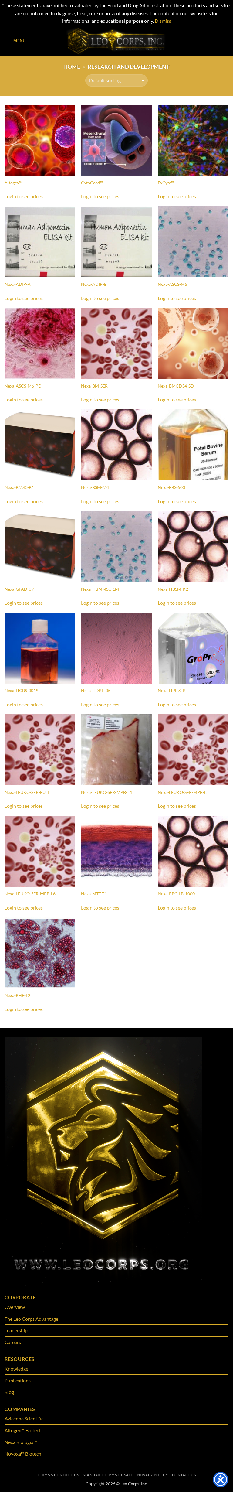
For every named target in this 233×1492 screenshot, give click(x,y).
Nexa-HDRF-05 (95, 690)
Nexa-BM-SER (94, 385)
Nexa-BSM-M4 (95, 487)
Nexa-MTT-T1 (94, 893)
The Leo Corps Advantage (31, 1319)
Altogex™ (13, 182)
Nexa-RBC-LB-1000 (176, 893)
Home (71, 66)
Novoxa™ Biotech (23, 1453)
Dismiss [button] (163, 21)
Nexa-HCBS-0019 (21, 690)
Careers (13, 1342)
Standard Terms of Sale (108, 1475)
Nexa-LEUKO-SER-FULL (27, 792)
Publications (18, 1380)
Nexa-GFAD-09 (19, 589)
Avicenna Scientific (24, 1418)
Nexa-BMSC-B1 (19, 487)
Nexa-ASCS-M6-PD (23, 385)
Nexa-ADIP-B (94, 284)
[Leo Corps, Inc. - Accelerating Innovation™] (116, 41)
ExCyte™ (166, 182)
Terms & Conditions (58, 1475)
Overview (15, 1307)
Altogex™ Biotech (23, 1430)
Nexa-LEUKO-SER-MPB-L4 (106, 792)
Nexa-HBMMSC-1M (100, 589)
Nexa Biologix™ (21, 1442)
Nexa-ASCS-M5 (172, 284)
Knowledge (16, 1368)
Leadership (16, 1330)
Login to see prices (24, 196)
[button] (15, 40)
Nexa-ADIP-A (18, 284)
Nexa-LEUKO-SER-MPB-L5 (183, 792)
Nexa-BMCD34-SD (176, 385)
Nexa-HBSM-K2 (173, 589)
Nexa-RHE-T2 (17, 995)
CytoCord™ (92, 182)
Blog (9, 1392)
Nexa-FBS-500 (171, 487)
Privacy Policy (152, 1475)
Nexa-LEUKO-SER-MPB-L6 (30, 893)
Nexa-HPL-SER (172, 690)
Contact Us (184, 1475)
